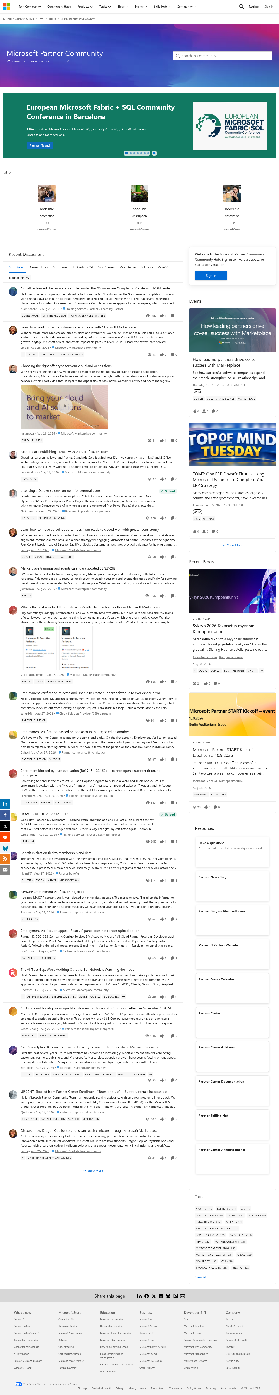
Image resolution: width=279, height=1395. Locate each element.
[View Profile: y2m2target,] (13, 817)
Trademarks (175, 1388)
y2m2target (28, 834)
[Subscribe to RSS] (175, 1295)
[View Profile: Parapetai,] (13, 895)
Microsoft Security (149, 1325)
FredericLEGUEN (31, 796)
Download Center (67, 1325)
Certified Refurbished (69, 1353)
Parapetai (27, 912)
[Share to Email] (182, 1295)
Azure (187, 1318)
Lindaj (25, 347)
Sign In (269, 6)
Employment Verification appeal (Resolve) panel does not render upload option (80, 930)
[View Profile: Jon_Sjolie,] (13, 1050)
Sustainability (233, 1367)
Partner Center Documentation (221, 1081)
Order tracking (66, 1346)
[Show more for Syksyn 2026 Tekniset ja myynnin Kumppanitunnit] (261, 670)
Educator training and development (111, 1355)
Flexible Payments (67, 1367)
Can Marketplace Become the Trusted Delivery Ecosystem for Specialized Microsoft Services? (90, 1047)
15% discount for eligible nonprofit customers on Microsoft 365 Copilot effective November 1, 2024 (96, 1008)
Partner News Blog (212, 877)
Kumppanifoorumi (231, 657)
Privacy (119, 1388)
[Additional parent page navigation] (41, 19)
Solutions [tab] (147, 267)
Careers (230, 1318)
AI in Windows (21, 1353)
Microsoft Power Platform (153, 1346)
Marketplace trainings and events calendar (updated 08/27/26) (68, 568)
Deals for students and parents (116, 1364)
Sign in (211, 275)
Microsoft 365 (147, 1339)
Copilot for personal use (26, 1346)
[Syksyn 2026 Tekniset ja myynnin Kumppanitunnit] (232, 591)
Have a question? (211, 843)
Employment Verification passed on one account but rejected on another (75, 732)
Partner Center (209, 1013)
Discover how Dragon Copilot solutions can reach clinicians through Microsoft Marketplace (89, 1130)
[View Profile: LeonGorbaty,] (13, 455)
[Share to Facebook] (146, 1295)
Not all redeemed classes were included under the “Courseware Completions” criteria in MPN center (96, 288)
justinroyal (27, 433)
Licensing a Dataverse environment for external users (61, 490)
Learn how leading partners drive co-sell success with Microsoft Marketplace (78, 327)
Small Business (147, 1367)
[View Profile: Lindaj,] (13, 330)
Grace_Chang (29, 1029)
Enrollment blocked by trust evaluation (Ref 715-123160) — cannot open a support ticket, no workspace (90, 772)
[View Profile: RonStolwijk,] (13, 933)
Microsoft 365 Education (113, 1339)
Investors (230, 1346)
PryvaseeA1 (28, 990)
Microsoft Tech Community (198, 1346)
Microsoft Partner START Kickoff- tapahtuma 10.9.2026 (224, 752)
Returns (62, 1339)
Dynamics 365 (147, 1332)
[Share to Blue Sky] (168, 1295)
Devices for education (111, 1325)
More (161, 267)
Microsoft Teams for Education (116, 1332)
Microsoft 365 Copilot (151, 1360)
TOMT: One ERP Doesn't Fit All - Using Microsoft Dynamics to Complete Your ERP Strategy (229, 479)
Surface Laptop (22, 1325)
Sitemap (82, 1388)
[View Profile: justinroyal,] (13, 369)
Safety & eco (194, 1388)
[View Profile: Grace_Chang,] (13, 1011)
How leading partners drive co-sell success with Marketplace (225, 362)
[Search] (241, 6)
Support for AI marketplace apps (201, 1339)
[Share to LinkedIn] (139, 1295)
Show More (95, 1170)
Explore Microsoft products (28, 1360)
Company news (234, 1332)
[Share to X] (153, 1295)
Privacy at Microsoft (236, 1339)
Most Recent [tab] (17, 267)
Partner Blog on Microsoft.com (221, 911)
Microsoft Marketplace (196, 1353)
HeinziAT (26, 873)
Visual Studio (191, 1367)
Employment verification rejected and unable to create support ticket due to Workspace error (90, 693)
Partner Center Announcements (221, 1149)
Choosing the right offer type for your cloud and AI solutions (66, 366)
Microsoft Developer (195, 1325)
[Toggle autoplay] (154, 153)
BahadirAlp (28, 752)
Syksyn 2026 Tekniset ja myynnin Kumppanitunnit (223, 628)
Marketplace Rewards (195, 1360)
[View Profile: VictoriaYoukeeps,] (13, 610)
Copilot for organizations (27, 1339)
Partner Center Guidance (216, 1047)
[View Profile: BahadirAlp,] (13, 735)
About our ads (228, 1388)
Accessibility (232, 1360)
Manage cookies (137, 1388)
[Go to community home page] (6, 6)
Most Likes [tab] (60, 267)
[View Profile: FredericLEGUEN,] (13, 773)
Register (254, 6)
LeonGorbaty (29, 472)
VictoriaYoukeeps (32, 674)
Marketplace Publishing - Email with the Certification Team (64, 451)
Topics (52, 18)
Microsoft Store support (70, 1332)
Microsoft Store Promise (71, 1360)
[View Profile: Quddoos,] (13, 1094)
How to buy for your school (114, 1346)
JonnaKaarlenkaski (205, 657)
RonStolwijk (28, 951)
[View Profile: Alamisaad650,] (13, 291)
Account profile (66, 1318)
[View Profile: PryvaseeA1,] (13, 972)
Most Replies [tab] (127, 267)
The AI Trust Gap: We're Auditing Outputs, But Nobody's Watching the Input (77, 969)
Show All (200, 1277)
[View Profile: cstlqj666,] (13, 696)
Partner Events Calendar (216, 979)
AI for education (108, 1371)
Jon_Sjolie (27, 1068)
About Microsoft (234, 1325)
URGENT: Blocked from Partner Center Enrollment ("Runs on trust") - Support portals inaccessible (94, 1091)
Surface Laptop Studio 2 (26, 1332)
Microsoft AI (146, 1318)
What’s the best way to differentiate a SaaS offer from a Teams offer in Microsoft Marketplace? (91, 607)
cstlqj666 (27, 713)
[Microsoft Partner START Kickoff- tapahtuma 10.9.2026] (232, 714)
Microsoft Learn (192, 1332)
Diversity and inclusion (238, 1353)
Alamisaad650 (30, 309)
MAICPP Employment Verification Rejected (52, 891)
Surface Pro (20, 1318)
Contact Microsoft (101, 1388)
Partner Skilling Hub (213, 1115)
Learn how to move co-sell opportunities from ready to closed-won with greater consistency (90, 529)
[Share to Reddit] (161, 1295)
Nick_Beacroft (30, 511)
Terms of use (157, 1388)
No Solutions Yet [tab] (82, 267)
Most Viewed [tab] (106, 267)
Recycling (211, 1388)
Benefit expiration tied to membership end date (56, 853)
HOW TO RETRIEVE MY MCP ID (44, 814)
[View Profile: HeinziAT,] (13, 856)
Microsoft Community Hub (18, 18)
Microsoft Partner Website (218, 945)
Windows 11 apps (23, 1367)
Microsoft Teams (148, 1353)
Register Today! (39, 145)
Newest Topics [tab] (39, 267)
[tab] (126, 153)
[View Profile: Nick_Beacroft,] (13, 493)
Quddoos (27, 1112)
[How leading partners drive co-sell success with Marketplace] (232, 330)
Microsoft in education (112, 1318)
